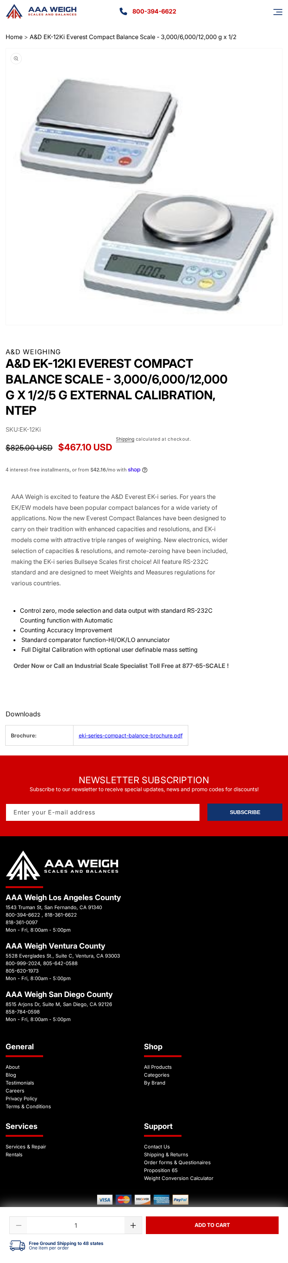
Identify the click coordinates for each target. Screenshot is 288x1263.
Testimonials (20, 1083)
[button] (278, 12)
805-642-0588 (60, 963)
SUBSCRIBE (245, 812)
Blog (11, 1075)
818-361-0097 (22, 922)
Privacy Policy (21, 1098)
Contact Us (157, 1147)
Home (14, 37)
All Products (158, 1067)
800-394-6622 (154, 11)
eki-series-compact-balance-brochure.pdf (131, 735)
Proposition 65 (161, 1170)
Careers (15, 1091)
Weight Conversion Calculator (178, 1178)
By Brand (154, 1083)
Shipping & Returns (166, 1154)
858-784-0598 (23, 1012)
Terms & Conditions (28, 1106)
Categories (157, 1075)
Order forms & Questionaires (177, 1162)
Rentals (14, 1154)
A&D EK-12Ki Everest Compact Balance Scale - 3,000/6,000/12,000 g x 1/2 (133, 37)
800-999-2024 (23, 963)
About (13, 1067)
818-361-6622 (61, 915)
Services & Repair (26, 1147)
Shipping (125, 439)
